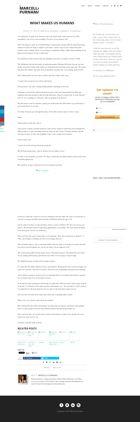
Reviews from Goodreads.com (119, 229)
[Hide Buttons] (2, 129)
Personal (76, 31)
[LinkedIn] (117, 5)
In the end (72, 342)
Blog (83, 6)
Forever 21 (62, 342)
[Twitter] (114, 5)
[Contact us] (2, 124)
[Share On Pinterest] (2, 120)
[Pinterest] (57, 362)
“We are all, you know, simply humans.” (31, 343)
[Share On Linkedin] (2, 116)
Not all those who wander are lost (22, 343)
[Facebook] (111, 5)
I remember (41, 342)
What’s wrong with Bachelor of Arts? (53, 343)
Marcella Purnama (49, 31)
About (90, 6)
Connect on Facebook (108, 240)
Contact (106, 6)
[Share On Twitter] (2, 112)
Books (97, 6)
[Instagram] (120, 5)
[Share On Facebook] (2, 108)
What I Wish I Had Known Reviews (106, 178)
